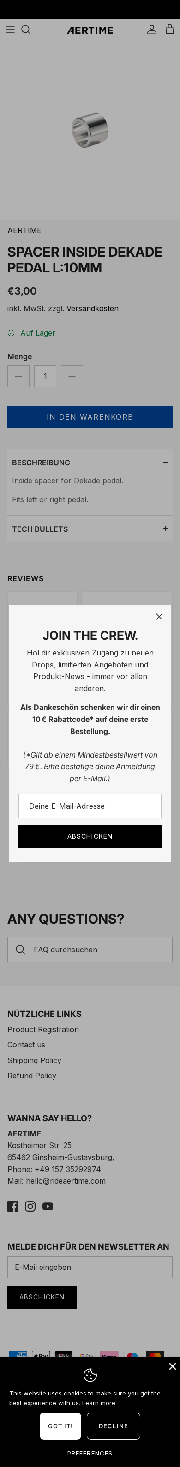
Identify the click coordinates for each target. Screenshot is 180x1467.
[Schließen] (159, 617)
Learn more (98, 1403)
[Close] (171, 1365)
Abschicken (90, 836)
